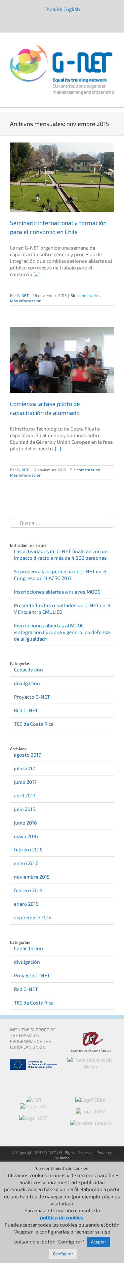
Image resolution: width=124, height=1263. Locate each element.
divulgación (27, 683)
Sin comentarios (86, 295)
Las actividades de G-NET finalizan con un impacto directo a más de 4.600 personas (61, 554)
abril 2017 (24, 795)
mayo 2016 (26, 836)
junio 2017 (25, 782)
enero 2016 (26, 863)
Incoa (65, 1157)
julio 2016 (24, 809)
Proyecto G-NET (32, 697)
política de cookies (61, 1217)
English (71, 9)
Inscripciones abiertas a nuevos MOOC (57, 592)
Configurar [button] (63, 1253)
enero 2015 (26, 904)
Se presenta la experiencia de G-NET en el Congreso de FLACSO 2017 (60, 574)
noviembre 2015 (32, 877)
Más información (25, 300)
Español (53, 9)
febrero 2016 (28, 849)
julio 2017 (24, 768)
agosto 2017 (27, 755)
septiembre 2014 (33, 917)
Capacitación (28, 669)
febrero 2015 (28, 890)
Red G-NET (26, 710)
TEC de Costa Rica (34, 724)
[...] (36, 274)
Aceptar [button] (98, 1241)
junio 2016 (25, 823)
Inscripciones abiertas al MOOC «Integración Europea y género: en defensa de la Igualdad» (62, 632)
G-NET (23, 295)
